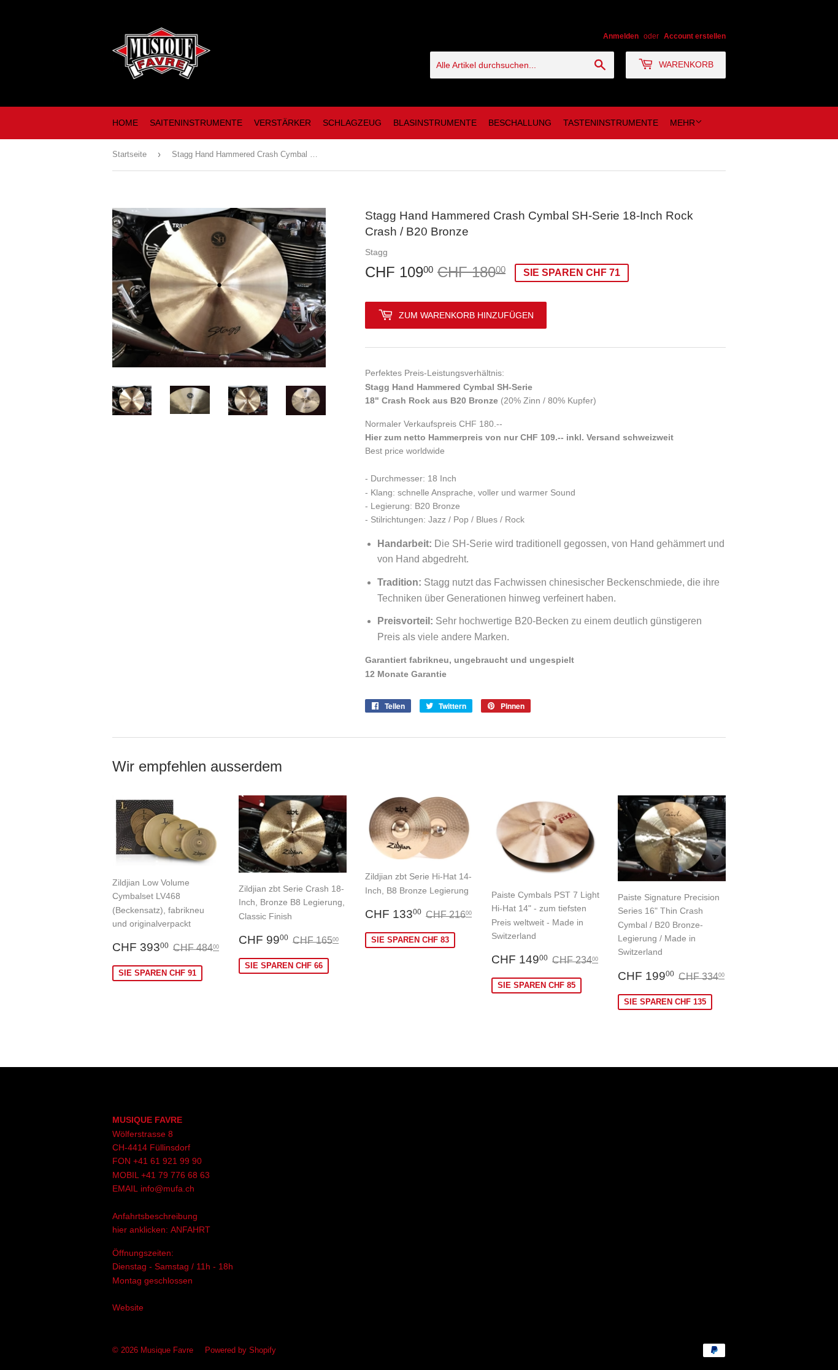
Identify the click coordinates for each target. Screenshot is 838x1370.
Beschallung (520, 123)
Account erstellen (695, 36)
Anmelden (621, 36)
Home (125, 123)
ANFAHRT (190, 1229)
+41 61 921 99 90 (167, 1161)
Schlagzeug (352, 123)
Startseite (129, 154)
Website (128, 1307)
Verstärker (282, 123)
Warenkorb (684, 64)
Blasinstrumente (435, 123)
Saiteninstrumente (196, 123)
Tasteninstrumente (610, 123)
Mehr (682, 123)
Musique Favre (166, 1350)
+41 (149, 1175)
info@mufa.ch (167, 1188)
